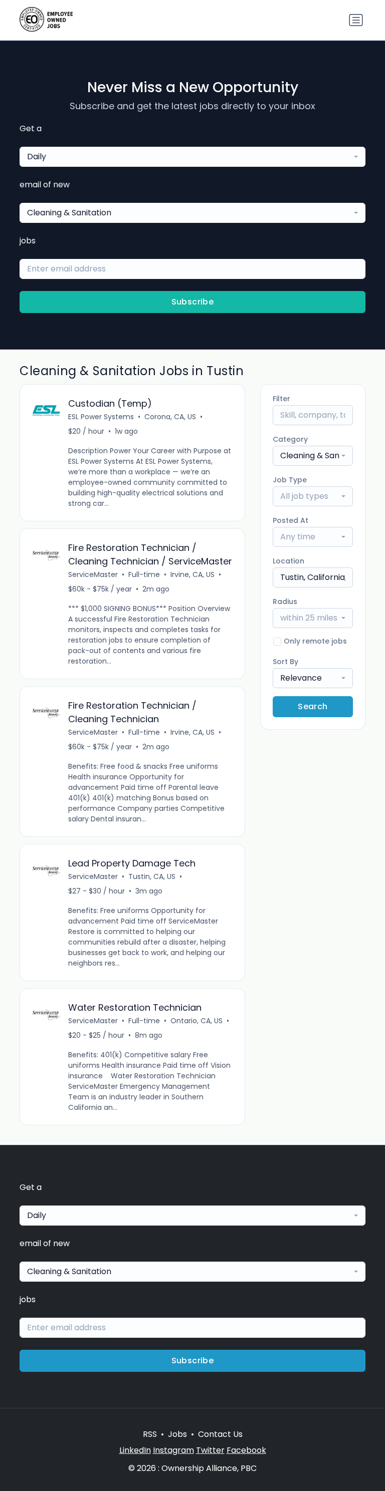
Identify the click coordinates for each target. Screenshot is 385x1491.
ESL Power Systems (101, 417)
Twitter (210, 1450)
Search (312, 706)
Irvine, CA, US (192, 574)
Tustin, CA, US (151, 876)
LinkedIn (135, 1450)
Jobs (177, 1434)
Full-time (144, 574)
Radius (285, 602)
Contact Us (220, 1434)
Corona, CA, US (170, 417)
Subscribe (192, 302)
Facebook (246, 1450)
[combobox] (192, 157)
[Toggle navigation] (355, 20)
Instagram (173, 1450)
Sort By (285, 662)
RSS (150, 1434)
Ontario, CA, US (196, 1021)
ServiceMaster (93, 574)
